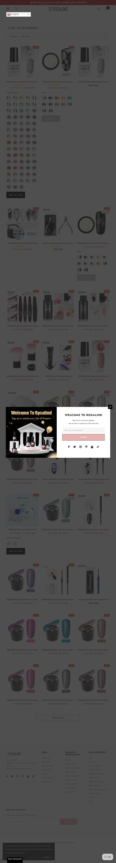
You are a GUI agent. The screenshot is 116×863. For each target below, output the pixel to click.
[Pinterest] (86, 447)
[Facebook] (69, 447)
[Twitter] (75, 447)
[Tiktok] (98, 447)
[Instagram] (80, 447)
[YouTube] (92, 447)
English (15, 14)
